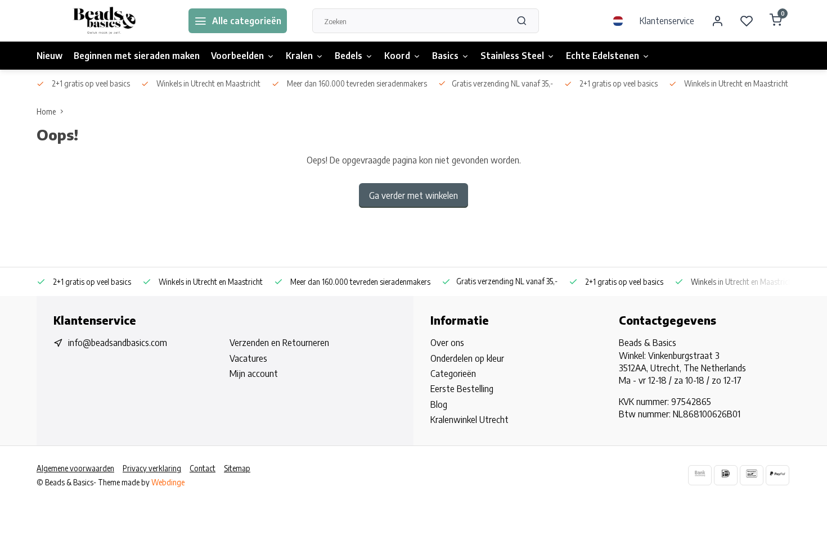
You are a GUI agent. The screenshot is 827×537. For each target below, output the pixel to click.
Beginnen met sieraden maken (137, 55)
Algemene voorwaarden (75, 468)
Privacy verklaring (152, 468)
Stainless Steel (512, 55)
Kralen (299, 55)
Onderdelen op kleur (467, 358)
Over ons (447, 342)
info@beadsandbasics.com (117, 342)
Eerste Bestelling (461, 388)
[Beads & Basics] (104, 21)
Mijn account (254, 373)
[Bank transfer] (700, 475)
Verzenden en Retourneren (279, 342)
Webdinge (168, 482)
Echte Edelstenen (602, 55)
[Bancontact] (751, 475)
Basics (445, 55)
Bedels (348, 55)
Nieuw (49, 55)
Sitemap (237, 468)
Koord (397, 55)
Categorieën (453, 373)
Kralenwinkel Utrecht (469, 419)
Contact (202, 468)
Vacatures (248, 358)
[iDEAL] (726, 475)
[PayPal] (777, 475)
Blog (438, 404)
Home (46, 111)
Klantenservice (667, 20)
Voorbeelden (237, 55)
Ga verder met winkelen (413, 195)
